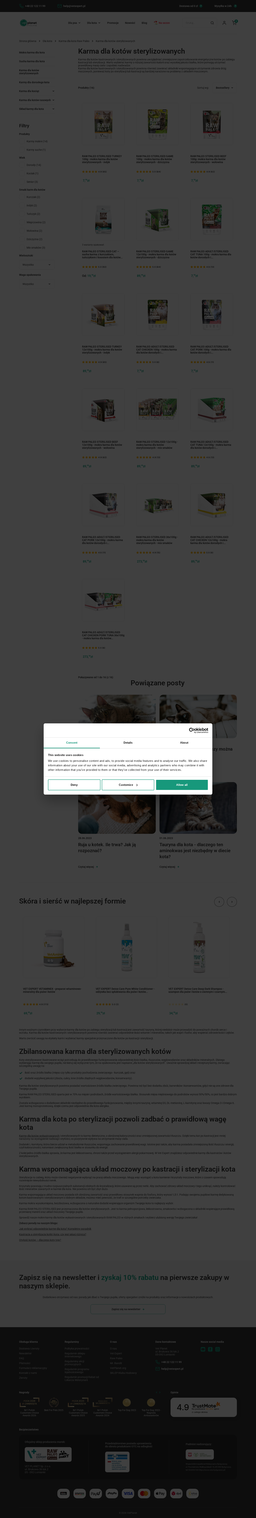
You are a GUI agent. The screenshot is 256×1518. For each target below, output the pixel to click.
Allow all (182, 784)
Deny (74, 784)
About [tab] (184, 742)
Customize (126, 784)
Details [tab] (128, 742)
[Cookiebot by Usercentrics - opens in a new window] (191, 730)
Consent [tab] (71, 742)
